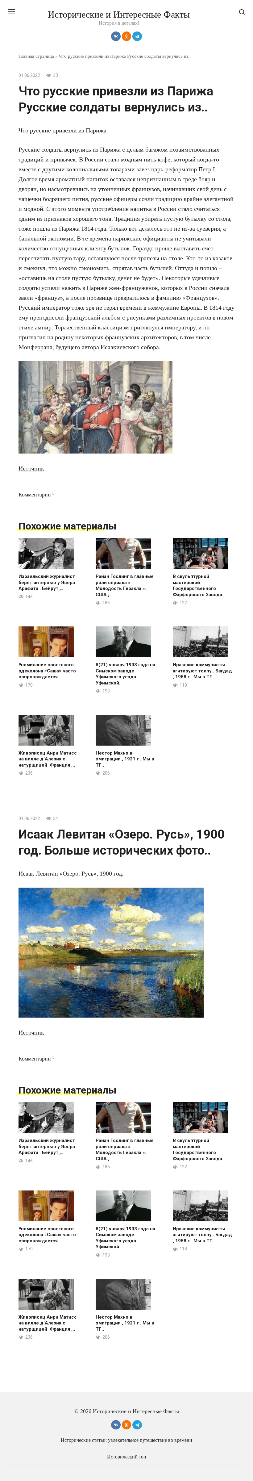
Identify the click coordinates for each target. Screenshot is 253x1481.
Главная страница (36, 56)
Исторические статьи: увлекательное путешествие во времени (126, 1440)
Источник (31, 468)
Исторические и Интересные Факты (119, 14)
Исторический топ (126, 1457)
